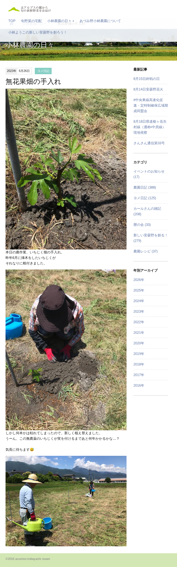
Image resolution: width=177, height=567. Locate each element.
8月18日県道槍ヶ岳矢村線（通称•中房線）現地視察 (150, 126)
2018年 (138, 364)
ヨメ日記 (43, 71)
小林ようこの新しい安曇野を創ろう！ (37, 32)
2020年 (138, 343)
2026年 (138, 280)
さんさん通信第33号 (149, 143)
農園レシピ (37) (145, 251)
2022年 (138, 322)
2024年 (138, 301)
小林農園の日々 (59, 21)
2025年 (138, 290)
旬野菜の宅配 (31, 21)
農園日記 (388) (144, 187)
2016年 (138, 385)
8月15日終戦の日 (146, 79)
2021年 (138, 333)
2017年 (138, 375)
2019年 (138, 354)
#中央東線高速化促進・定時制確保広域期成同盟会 (150, 105)
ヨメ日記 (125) (144, 198)
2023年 (138, 311)
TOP (11, 21)
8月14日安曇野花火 (148, 89)
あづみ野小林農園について (100, 21)
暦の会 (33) (142, 225)
